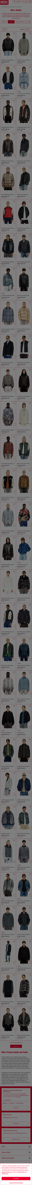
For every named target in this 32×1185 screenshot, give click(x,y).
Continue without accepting (16, 1182)
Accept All (16, 1178)
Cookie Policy (5, 1173)
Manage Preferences (7, 1172)
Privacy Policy (21, 1172)
